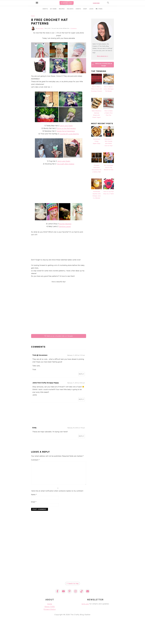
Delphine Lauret (65, 226)
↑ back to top (72, 583)
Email (33, 502)
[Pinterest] (69, 591)
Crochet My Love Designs (69, 134)
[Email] (87, 591)
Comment (35, 460)
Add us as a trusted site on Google (60, 336)
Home (33, 16)
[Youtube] (63, 591)
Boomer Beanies (65, 224)
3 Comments (73, 28)
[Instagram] (75, 591)
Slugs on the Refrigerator (66, 128)
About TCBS (50, 606)
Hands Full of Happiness (66, 131)
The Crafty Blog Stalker (65, 164)
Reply (81, 374)
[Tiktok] (81, 591)
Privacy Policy (50, 609)
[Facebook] (57, 591)
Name (34, 494)
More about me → (102, 56)
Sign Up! (85, 604)
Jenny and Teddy (66, 126)
